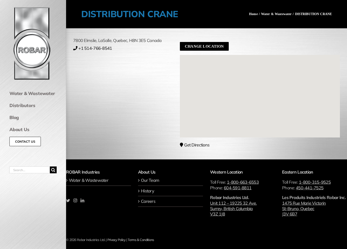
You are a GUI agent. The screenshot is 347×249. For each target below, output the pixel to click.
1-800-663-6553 (243, 182)
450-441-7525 (309, 188)
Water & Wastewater (88, 180)
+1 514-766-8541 (95, 48)
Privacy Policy (116, 240)
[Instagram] (75, 200)
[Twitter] (68, 200)
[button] (260, 91)
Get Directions (196, 145)
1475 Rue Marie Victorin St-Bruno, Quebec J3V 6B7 (304, 208)
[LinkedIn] (82, 200)
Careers (148, 201)
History (147, 191)
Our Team (150, 180)
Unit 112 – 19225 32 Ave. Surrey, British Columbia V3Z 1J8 (233, 208)
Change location (204, 46)
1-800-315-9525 (315, 182)
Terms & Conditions (141, 240)
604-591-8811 (237, 188)
